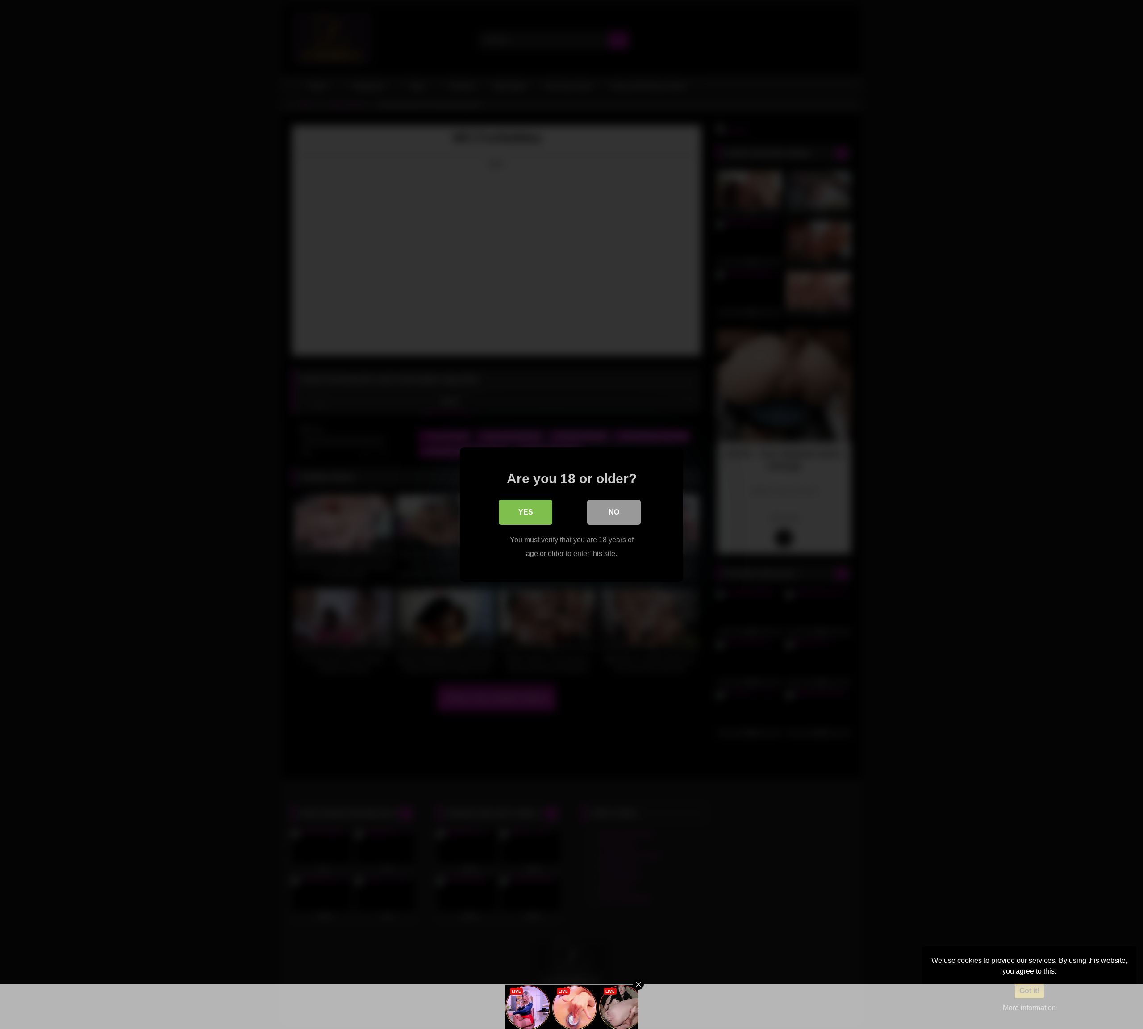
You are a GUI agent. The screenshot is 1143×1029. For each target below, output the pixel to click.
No (614, 512)
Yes (525, 512)
